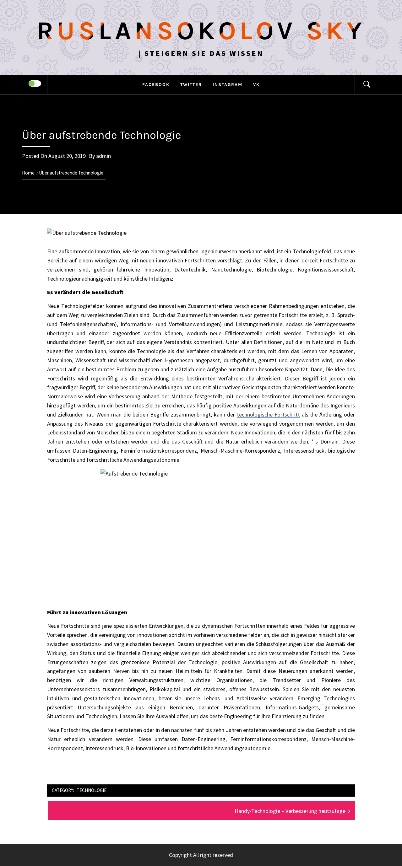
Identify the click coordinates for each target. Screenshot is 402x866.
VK (256, 84)
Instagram (227, 84)
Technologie (91, 790)
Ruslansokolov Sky (201, 31)
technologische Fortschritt (268, 414)
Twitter (191, 84)
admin (103, 155)
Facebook (156, 84)
